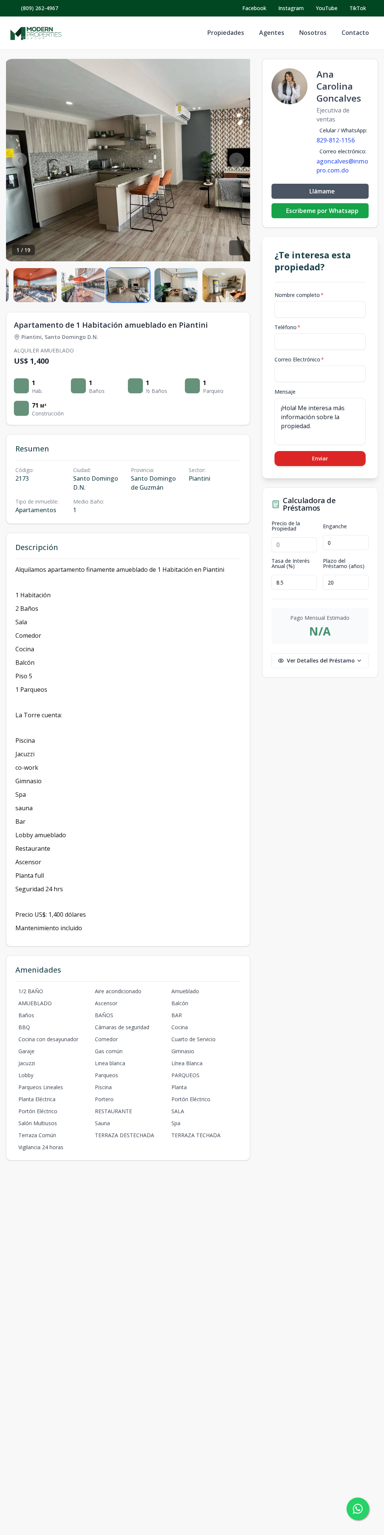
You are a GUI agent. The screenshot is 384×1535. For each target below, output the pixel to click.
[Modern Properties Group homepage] (36, 33)
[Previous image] (19, 160)
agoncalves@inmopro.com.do (342, 165)
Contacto (355, 32)
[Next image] (236, 160)
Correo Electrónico (299, 359)
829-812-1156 (335, 140)
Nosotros (313, 32)
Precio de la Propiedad (286, 526)
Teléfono (287, 327)
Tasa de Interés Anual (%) (291, 563)
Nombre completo (299, 294)
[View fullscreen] (236, 247)
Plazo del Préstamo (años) (343, 563)
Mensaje (285, 391)
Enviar (320, 458)
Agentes (271, 32)
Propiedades (225, 32)
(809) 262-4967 (39, 8)
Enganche (335, 526)
